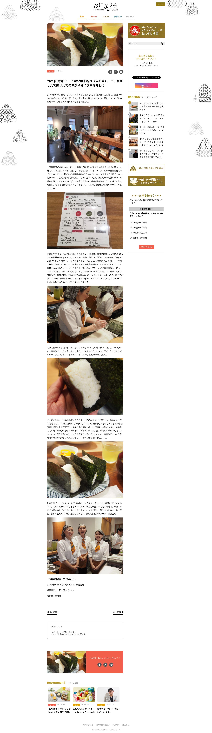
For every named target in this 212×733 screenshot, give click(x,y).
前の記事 (53, 612)
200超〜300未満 (139, 222)
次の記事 (117, 612)
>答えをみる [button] (146, 247)
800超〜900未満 (139, 232)
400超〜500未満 (139, 238)
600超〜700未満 (139, 227)
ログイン (160, 4)
